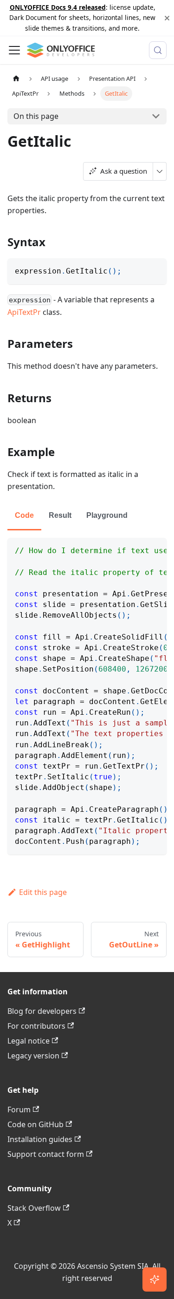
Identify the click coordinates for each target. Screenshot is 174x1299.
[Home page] (16, 79)
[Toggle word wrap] (138, 549)
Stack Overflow (34, 1208)
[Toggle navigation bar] (14, 50)
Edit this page (43, 892)
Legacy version (33, 1056)
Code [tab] (24, 515)
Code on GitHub (35, 1124)
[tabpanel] (87, 696)
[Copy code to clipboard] (155, 269)
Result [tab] (60, 515)
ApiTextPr (24, 312)
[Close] (167, 18)
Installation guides (39, 1139)
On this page (35, 116)
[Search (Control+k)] (158, 50)
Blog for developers (42, 1011)
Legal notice (28, 1041)
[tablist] (87, 516)
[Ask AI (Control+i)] (154, 1279)
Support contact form (45, 1154)
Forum (19, 1109)
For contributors (36, 1026)
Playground (107, 515)
